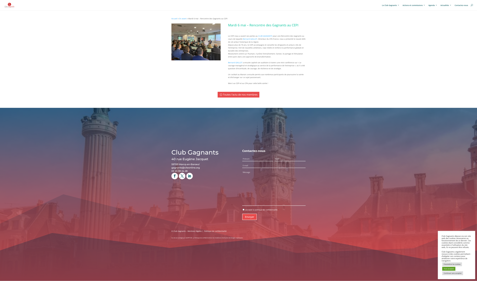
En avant (182, 18)
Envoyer (249, 217)
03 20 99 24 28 (179, 171)
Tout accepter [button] (449, 269)
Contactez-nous (461, 5)
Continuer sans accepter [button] (453, 273)
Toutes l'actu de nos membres (240, 94)
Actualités (444, 5)
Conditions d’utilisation (222, 238)
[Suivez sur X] (182, 176)
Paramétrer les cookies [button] (452, 264)
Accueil (174, 18)
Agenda (431, 5)
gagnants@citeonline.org (185, 167)
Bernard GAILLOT (250, 39)
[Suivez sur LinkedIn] (189, 176)
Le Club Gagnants (389, 5)
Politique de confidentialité (215, 231)
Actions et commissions (413, 5)
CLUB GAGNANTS (265, 36)
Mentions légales (195, 231)
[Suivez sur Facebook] (174, 176)
